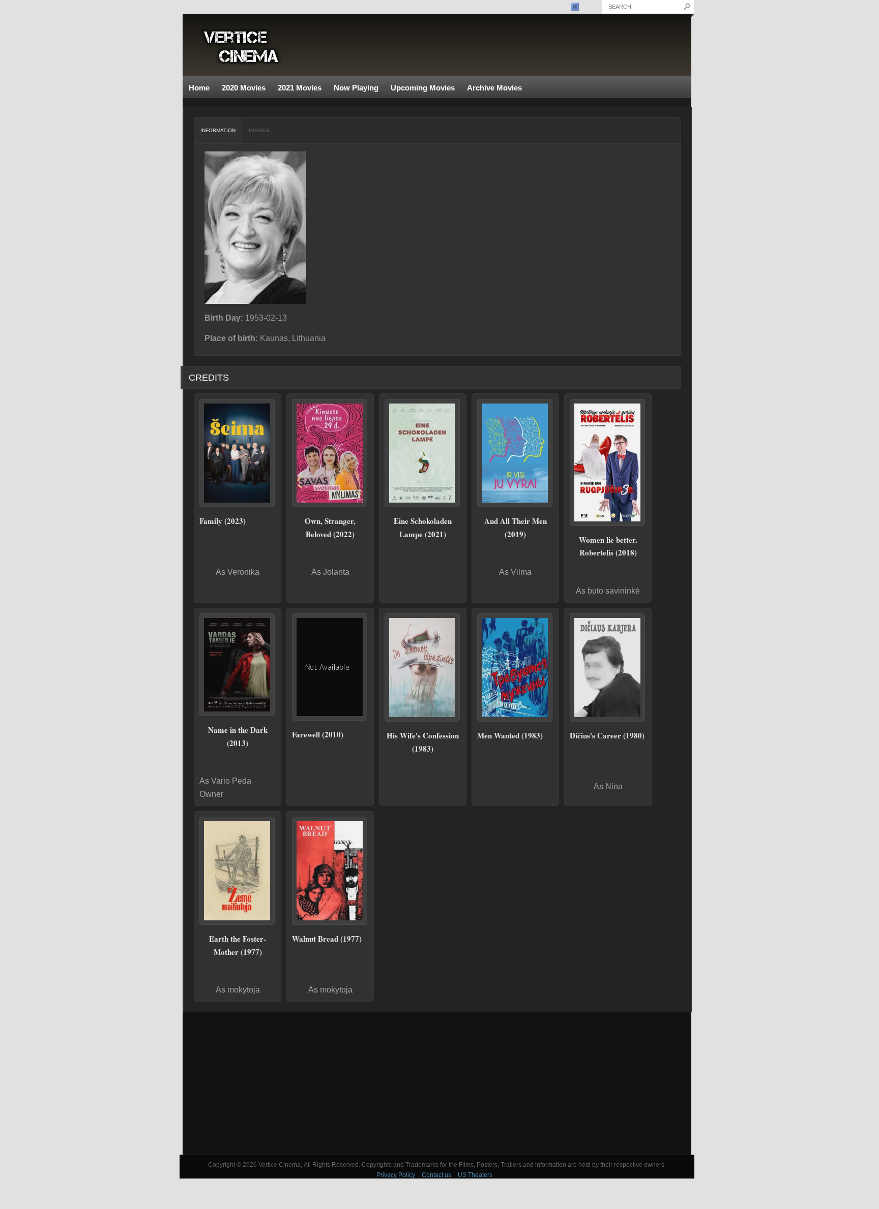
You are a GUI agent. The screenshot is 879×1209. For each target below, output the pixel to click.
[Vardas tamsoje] (237, 664)
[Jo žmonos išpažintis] (423, 667)
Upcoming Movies (423, 87)
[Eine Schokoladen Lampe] (423, 453)
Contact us (436, 1175)
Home (199, 87)
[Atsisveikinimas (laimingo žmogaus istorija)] (330, 666)
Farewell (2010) (317, 734)
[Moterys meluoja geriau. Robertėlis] (608, 462)
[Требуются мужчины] (515, 667)
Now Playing (356, 87)
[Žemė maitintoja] (237, 871)
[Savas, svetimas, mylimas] (330, 453)
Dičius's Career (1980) (607, 735)
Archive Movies (491, 88)
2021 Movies (299, 87)
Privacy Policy (395, 1175)
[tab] (218, 130)
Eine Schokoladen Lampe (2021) (423, 527)
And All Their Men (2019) (515, 527)
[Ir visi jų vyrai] (515, 453)
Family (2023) (222, 520)
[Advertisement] (437, 1083)
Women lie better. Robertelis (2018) (608, 546)
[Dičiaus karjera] (608, 667)
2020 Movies (244, 87)
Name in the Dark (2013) (238, 736)
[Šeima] (237, 453)
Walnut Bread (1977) (327, 938)
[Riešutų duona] (330, 871)
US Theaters (475, 1175)
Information (218, 130)
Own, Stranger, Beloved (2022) (330, 527)
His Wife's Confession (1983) (423, 742)
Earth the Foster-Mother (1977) (237, 945)
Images (259, 130)
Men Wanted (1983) (510, 735)
